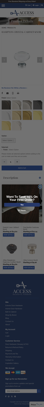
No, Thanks (22, 210)
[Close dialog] (39, 186)
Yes (22, 204)
